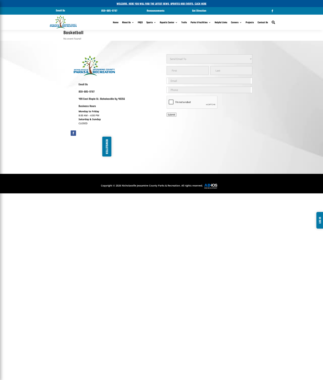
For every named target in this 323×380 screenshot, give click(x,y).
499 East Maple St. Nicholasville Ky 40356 (102, 98)
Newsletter (107, 146)
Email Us (60, 10)
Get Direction (199, 10)
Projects (250, 22)
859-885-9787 (109, 10)
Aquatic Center (167, 22)
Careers (235, 22)
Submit (171, 114)
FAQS (140, 22)
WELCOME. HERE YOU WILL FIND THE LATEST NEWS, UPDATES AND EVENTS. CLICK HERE (161, 3)
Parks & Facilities (199, 22)
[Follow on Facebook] (272, 11)
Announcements (156, 10)
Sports (149, 22)
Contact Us (263, 22)
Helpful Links (221, 22)
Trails (184, 22)
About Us (126, 22)
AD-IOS (213, 186)
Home (115, 22)
